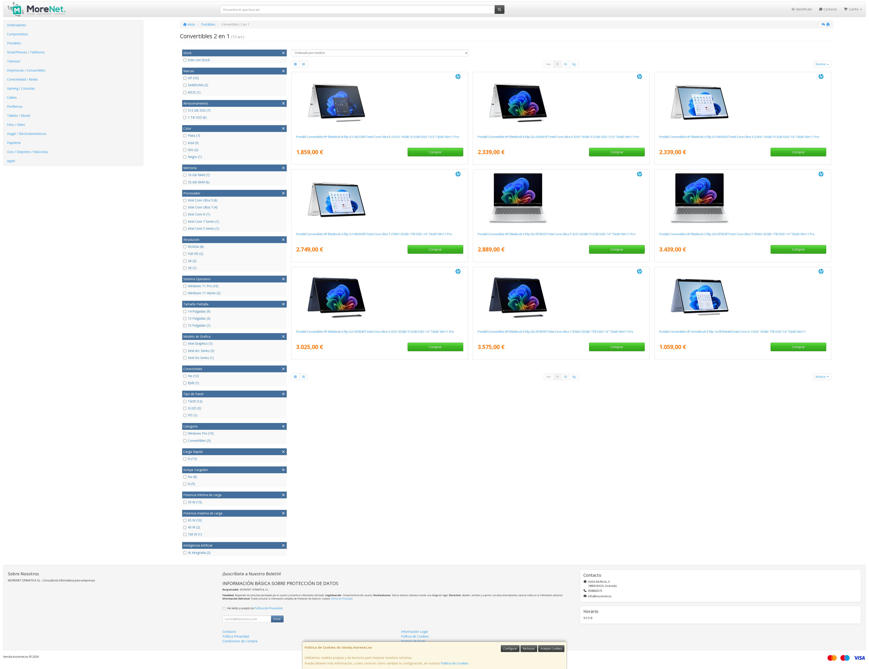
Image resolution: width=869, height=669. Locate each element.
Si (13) (192, 458)
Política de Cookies (454, 663)
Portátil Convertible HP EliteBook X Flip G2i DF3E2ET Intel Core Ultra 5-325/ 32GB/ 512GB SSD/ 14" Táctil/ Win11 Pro (556, 234)
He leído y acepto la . (255, 608)
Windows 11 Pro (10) (203, 286)
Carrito (854, 9)
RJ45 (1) (193, 383)
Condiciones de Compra (240, 641)
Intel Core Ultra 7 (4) (202, 207)
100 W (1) (195, 534)
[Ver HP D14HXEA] (742, 297)
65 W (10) (195, 520)
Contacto (830, 9)
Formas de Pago (413, 641)
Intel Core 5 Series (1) (203, 228)
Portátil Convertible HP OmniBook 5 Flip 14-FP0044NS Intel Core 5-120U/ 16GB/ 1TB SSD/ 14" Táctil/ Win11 (732, 332)
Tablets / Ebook (18, 115)
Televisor (13, 61)
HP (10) (193, 78)
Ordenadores (16, 25)
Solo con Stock (199, 60)
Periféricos (15, 106)
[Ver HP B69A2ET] (742, 102)
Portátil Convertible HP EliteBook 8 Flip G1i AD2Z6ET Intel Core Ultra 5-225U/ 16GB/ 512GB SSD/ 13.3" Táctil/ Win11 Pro (377, 137)
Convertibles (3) (199, 440)
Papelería (14, 143)
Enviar (277, 619)
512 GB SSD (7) (199, 110)
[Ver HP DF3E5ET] (561, 297)
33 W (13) (195, 502)
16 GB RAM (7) (199, 175)
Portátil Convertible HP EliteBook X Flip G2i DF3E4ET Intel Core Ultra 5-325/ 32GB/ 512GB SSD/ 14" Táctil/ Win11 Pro (375, 332)
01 (557, 64)
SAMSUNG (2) (198, 85)
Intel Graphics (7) (200, 343)
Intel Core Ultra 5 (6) (202, 200)
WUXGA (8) (196, 246)
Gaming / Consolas (21, 88)
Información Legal (414, 631)
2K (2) (192, 261)
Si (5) (191, 484)
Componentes (17, 34)
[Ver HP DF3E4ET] (379, 297)
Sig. (574, 64)
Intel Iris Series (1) (201, 358)
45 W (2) (194, 527)
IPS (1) (192, 415)
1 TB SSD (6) (197, 117)
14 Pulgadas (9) (199, 311)
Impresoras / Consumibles (26, 70)
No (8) (192, 477)
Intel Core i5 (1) (199, 214)
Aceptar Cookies (551, 648)
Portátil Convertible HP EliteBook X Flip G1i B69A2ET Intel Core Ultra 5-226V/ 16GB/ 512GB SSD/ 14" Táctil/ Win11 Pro (739, 137)
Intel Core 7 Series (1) (203, 221)
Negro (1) (195, 157)
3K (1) (192, 268)
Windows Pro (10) (201, 433)
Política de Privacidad (342, 598)
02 (565, 64)
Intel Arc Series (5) (201, 351)
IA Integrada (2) (199, 552)
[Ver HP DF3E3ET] (742, 200)
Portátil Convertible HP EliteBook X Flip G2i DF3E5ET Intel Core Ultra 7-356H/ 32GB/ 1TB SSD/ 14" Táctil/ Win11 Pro (555, 332)
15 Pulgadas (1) (199, 325)
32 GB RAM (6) (199, 182)
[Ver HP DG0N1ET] (561, 102)
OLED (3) (194, 408)
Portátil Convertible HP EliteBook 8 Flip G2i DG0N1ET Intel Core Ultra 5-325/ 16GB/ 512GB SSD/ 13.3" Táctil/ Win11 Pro (558, 137)
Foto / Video (16, 124)
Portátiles (14, 43)
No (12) (193, 376)
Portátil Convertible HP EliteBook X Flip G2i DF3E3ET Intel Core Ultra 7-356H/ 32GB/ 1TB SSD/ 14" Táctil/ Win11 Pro (737, 234)
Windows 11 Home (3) (204, 293)
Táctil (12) (195, 401)
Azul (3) (193, 143)
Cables (12, 97)
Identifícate (803, 9)
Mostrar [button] (821, 64)
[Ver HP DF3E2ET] (561, 200)
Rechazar (529, 648)
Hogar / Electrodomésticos (26, 133)
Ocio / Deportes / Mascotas (27, 152)
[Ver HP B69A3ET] (379, 200)
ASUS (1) (194, 92)
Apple (11, 161)
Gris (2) (193, 150)
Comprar (435, 152)
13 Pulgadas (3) (199, 318)
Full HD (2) (195, 253)
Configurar (510, 648)
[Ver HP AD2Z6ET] (379, 102)
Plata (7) (194, 135)
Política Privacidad (235, 636)
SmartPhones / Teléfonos (26, 52)
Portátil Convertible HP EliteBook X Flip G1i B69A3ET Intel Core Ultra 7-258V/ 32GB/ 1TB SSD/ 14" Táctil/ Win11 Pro (374, 234)
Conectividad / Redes (22, 79)
